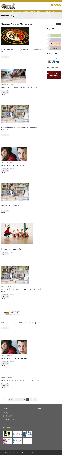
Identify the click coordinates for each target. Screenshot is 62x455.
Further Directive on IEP (11, 206)
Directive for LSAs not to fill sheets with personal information (21, 290)
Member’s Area (32, 11)
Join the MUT (5, 413)
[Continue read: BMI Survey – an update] (17, 233)
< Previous (11, 399)
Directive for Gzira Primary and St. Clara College (20, 380)
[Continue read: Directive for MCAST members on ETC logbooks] (12, 313)
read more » (3, 58)
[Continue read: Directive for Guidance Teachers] (14, 346)
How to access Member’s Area (9, 415)
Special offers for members (56, 48)
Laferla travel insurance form (8, 419)
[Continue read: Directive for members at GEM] (14, 153)
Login (54, 1)
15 (21, 399)
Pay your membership (7, 416)
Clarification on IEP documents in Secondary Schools (19, 129)
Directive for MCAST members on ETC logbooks (21, 323)
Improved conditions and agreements (55, 44)
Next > (35, 399)
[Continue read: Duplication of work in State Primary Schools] (13, 75)
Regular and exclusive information (55, 35)
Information (38, 11)
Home (13, 11)
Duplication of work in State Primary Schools (19, 87)
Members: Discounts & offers (8, 418)
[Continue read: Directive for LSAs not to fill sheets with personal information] (15, 275)
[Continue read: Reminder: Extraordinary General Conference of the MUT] (15, 35)
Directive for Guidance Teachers (14, 358)
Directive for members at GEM (13, 165)
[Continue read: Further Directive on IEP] (15, 191)
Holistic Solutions (32, 452)
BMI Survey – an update (11, 249)
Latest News (5, 412)
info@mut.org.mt (5, 1)
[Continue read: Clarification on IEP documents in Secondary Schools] (15, 113)
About (20, 11)
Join (59, 1)
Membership (25, 11)
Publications (45, 11)
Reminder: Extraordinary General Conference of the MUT (22, 51)
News (17, 11)
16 (24, 399)
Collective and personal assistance (55, 40)
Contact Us (51, 11)
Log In (3, 56)
